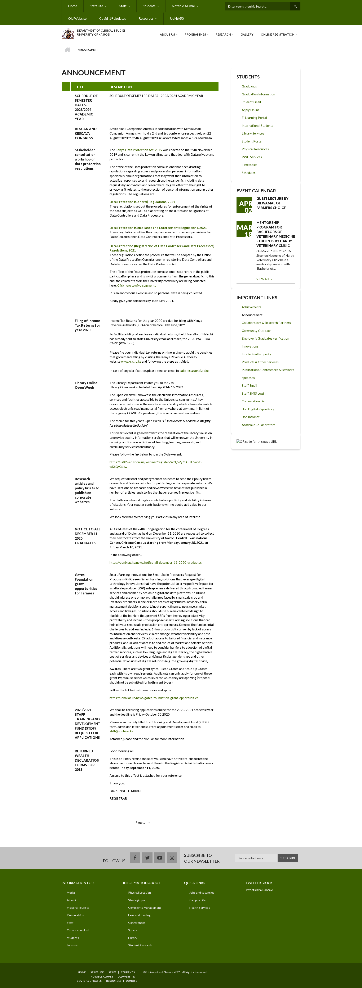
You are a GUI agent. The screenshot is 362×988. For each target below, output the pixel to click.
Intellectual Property (256, 354)
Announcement (252, 315)
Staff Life (96, 6)
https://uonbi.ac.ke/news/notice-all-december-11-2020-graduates (156, 562)
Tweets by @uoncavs (260, 890)
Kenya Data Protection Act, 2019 (139, 150)
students (73, 937)
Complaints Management (144, 907)
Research (223, 34)
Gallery (246, 34)
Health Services (199, 907)
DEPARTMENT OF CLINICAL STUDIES (101, 30)
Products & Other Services (260, 362)
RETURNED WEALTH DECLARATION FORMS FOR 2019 (87, 760)
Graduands (249, 86)
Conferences (136, 922)
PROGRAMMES (195, 34)
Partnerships (75, 915)
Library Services (253, 133)
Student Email (251, 102)
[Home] (68, 33)
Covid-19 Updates (112, 18)
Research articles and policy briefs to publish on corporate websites (87, 490)
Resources (146, 18)
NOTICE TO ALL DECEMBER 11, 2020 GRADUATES (88, 536)
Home (72, 6)
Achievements (251, 307)
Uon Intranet (251, 417)
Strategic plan (137, 900)
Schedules (249, 173)
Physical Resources (255, 149)
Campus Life (197, 900)
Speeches (248, 378)
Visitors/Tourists (78, 907)
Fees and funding (139, 915)
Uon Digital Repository (258, 409)
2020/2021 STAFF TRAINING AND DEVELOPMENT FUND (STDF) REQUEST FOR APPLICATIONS (87, 723)
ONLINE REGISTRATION (278, 34)
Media (71, 892)
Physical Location (139, 892)
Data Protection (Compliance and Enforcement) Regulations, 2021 (158, 228)
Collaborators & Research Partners (266, 323)
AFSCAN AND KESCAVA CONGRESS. (86, 133)
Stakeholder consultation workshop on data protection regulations (88, 159)
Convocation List (254, 401)
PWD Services (252, 157)
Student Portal (252, 141)
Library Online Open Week (86, 385)
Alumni (71, 900)
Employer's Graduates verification (265, 338)
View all (263, 279)
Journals (72, 945)
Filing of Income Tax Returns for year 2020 (87, 325)
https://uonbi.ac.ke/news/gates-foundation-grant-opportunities (154, 698)
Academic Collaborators (258, 425)
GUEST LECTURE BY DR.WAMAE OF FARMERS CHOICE (272, 203)
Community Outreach (256, 330)
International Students (257, 125)
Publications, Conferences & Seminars (268, 370)
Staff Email (249, 385)
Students (149, 6)
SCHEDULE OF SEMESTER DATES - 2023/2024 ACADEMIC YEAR (86, 107)
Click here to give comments (136, 285)
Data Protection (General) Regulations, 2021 (142, 202)
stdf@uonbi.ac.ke (121, 731)
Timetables (249, 165)
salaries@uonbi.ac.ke (194, 370)
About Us (167, 34)
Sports (132, 930)
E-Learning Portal (254, 117)
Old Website (77, 18)
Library (132, 937)
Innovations (250, 346)
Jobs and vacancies (201, 892)
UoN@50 (177, 18)
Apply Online (251, 110)
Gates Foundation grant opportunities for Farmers (86, 584)
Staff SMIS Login (253, 393)
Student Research (140, 945)
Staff (123, 6)
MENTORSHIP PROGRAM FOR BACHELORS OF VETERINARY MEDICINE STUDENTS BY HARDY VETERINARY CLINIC (275, 234)
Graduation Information (258, 94)
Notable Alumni (183, 6)
